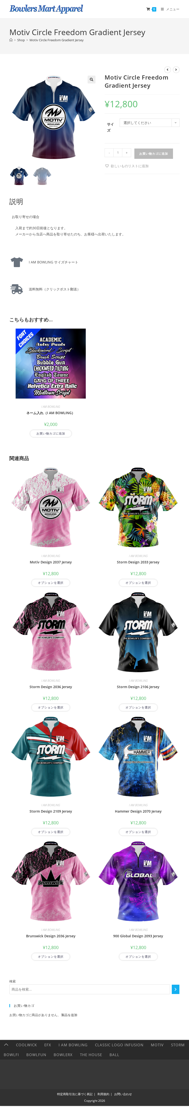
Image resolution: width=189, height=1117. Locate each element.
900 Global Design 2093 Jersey (138, 936)
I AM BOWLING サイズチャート (51, 262)
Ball (114, 1054)
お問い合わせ (123, 1094)
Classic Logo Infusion (119, 1044)
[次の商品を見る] (176, 69)
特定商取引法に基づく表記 (75, 1094)
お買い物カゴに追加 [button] (50, 433)
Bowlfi (11, 1054)
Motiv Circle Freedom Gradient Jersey (57, 40)
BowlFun (36, 1054)
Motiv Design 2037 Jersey (51, 562)
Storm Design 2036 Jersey (51, 686)
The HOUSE (91, 1054)
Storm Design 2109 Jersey (51, 811)
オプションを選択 (50, 583)
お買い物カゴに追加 (153, 153)
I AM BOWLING (50, 407)
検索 (12, 981)
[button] (91, 79)
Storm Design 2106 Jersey (138, 686)
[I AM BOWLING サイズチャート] (17, 262)
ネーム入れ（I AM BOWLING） (50, 412)
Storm (178, 1044)
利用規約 (103, 1094)
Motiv (157, 1044)
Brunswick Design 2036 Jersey (51, 936)
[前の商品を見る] (167, 69)
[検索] (176, 989)
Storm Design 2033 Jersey (138, 562)
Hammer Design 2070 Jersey (138, 811)
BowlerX (63, 1054)
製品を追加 (69, 1015)
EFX (47, 1044)
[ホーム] (11, 40)
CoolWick (26, 1044)
